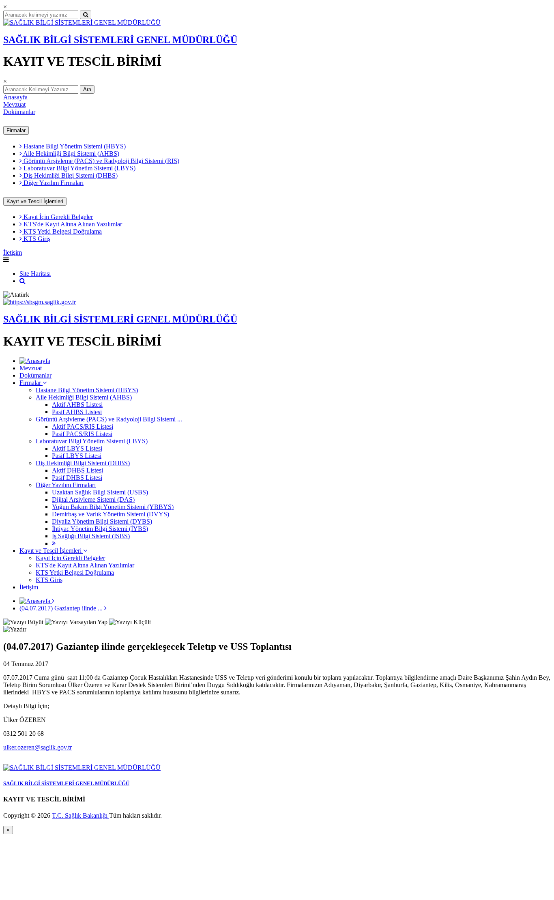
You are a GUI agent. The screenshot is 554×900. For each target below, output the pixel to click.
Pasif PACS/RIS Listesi (82, 433)
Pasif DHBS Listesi (77, 477)
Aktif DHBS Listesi (77, 470)
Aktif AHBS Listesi (77, 404)
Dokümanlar (19, 111)
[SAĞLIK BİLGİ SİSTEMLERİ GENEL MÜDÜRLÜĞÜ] (82, 22)
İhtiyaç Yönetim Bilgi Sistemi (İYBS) (100, 528)
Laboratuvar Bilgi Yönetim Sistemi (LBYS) (78, 168)
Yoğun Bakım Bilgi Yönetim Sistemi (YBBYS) (113, 506)
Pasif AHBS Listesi (77, 411)
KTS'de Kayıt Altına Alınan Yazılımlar (72, 224)
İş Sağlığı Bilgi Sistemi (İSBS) (91, 536)
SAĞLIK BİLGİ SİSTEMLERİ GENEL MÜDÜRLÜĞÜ (120, 39)
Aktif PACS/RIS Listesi (82, 426)
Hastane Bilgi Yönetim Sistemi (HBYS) (74, 146)
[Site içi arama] (22, 280)
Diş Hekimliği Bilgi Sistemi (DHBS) (70, 175)
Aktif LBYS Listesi (77, 448)
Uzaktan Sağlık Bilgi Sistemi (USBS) (100, 492)
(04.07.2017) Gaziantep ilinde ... (61, 608)
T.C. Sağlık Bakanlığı (80, 815)
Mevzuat (14, 104)
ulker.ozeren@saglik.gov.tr (37, 747)
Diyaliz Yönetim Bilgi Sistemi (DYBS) (102, 521)
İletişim (12, 252)
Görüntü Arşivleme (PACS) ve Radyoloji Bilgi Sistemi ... (109, 419)
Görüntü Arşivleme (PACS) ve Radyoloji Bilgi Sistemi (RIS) (100, 160)
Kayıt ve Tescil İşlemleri (34, 201)
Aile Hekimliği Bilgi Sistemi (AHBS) (70, 153)
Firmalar (16, 130)
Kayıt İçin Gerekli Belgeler (57, 216)
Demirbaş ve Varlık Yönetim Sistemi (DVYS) (110, 514)
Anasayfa (15, 97)
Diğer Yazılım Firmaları (53, 182)
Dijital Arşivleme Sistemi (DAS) (93, 499)
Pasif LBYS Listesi (76, 455)
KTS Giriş (36, 238)
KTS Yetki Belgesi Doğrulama (62, 231)
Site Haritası (35, 273)
